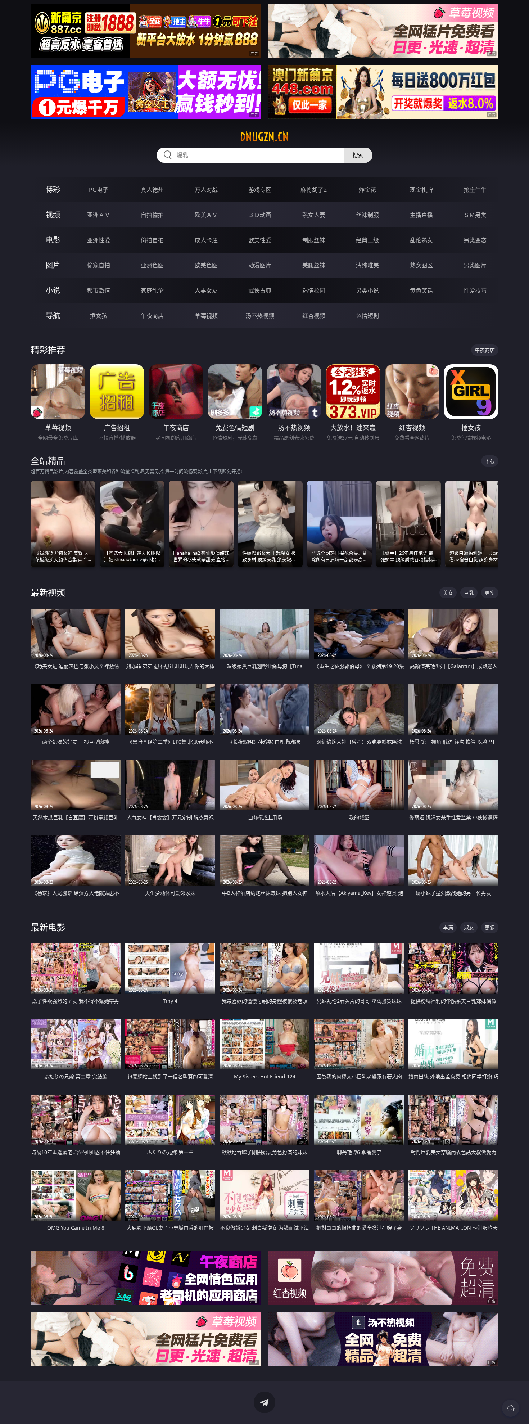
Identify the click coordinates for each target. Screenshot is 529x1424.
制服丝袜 (313, 240)
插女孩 (98, 316)
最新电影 (48, 927)
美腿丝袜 (313, 265)
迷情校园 (313, 290)
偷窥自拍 (98, 265)
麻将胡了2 (313, 190)
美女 (448, 592)
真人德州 (152, 190)
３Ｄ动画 (259, 215)
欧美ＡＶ (206, 215)
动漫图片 (259, 265)
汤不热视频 (259, 316)
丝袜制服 (367, 215)
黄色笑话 (421, 290)
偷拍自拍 (152, 240)
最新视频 (48, 592)
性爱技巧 (475, 290)
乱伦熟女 (421, 240)
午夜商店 (152, 316)
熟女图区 (421, 265)
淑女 (469, 927)
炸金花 (367, 190)
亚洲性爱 (98, 240)
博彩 (53, 189)
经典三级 (367, 240)
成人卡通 (206, 240)
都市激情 (98, 290)
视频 (53, 215)
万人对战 (206, 190)
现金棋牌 (421, 190)
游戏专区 (259, 190)
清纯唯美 (367, 265)
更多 (490, 592)
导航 (53, 315)
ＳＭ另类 (475, 215)
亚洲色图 (152, 265)
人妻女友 (206, 290)
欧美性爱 (259, 240)
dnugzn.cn (264, 137)
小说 (53, 290)
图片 (53, 265)
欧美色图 (206, 265)
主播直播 (421, 215)
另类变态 (475, 240)
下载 (490, 461)
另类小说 (367, 290)
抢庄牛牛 (475, 190)
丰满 (448, 927)
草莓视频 (206, 316)
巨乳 (469, 592)
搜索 (358, 155)
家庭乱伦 (152, 290)
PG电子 (98, 190)
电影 (53, 240)
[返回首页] (510, 1408)
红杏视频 (313, 316)
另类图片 (475, 265)
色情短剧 (367, 316)
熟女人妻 (313, 215)
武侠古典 (259, 290)
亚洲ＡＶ (98, 215)
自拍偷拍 (152, 215)
